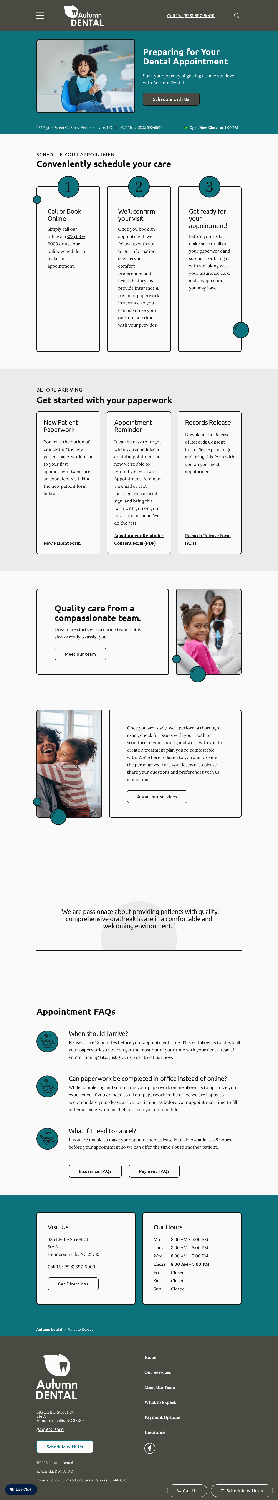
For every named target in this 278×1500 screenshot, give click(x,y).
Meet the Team (159, 1387)
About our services (157, 796)
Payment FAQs (154, 1171)
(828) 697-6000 (150, 127)
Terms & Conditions (77, 1480)
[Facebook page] (149, 1448)
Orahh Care (118, 1480)
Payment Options (162, 1417)
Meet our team (80, 654)
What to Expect (160, 1402)
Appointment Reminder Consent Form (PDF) (139, 539)
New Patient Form (62, 543)
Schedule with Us (171, 99)
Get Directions (73, 1284)
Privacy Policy (47, 1480)
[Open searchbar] (237, 15)
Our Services (157, 1372)
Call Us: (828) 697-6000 (191, 15)
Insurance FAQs (95, 1171)
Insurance (154, 1432)
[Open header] (41, 15)
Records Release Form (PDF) (208, 539)
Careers (100, 1480)
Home (150, 1357)
